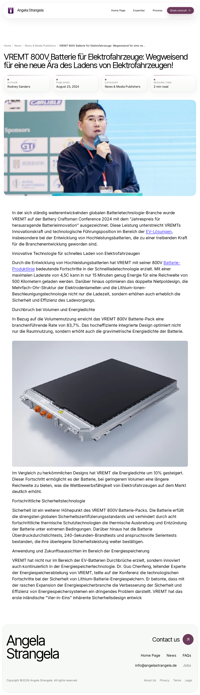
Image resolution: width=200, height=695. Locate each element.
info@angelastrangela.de (156, 665)
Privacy (164, 680)
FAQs (187, 655)
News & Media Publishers (40, 45)
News (17, 45)
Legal (188, 680)
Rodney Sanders (18, 86)
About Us (150, 680)
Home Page (150, 655)
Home (7, 45)
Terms (177, 680)
